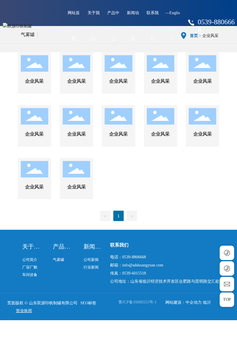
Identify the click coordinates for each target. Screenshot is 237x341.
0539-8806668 (134, 257)
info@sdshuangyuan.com (142, 265)
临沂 (207, 302)
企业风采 (34, 81)
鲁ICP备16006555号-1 (137, 302)
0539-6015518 (134, 273)
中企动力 (194, 302)
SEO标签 (88, 303)
